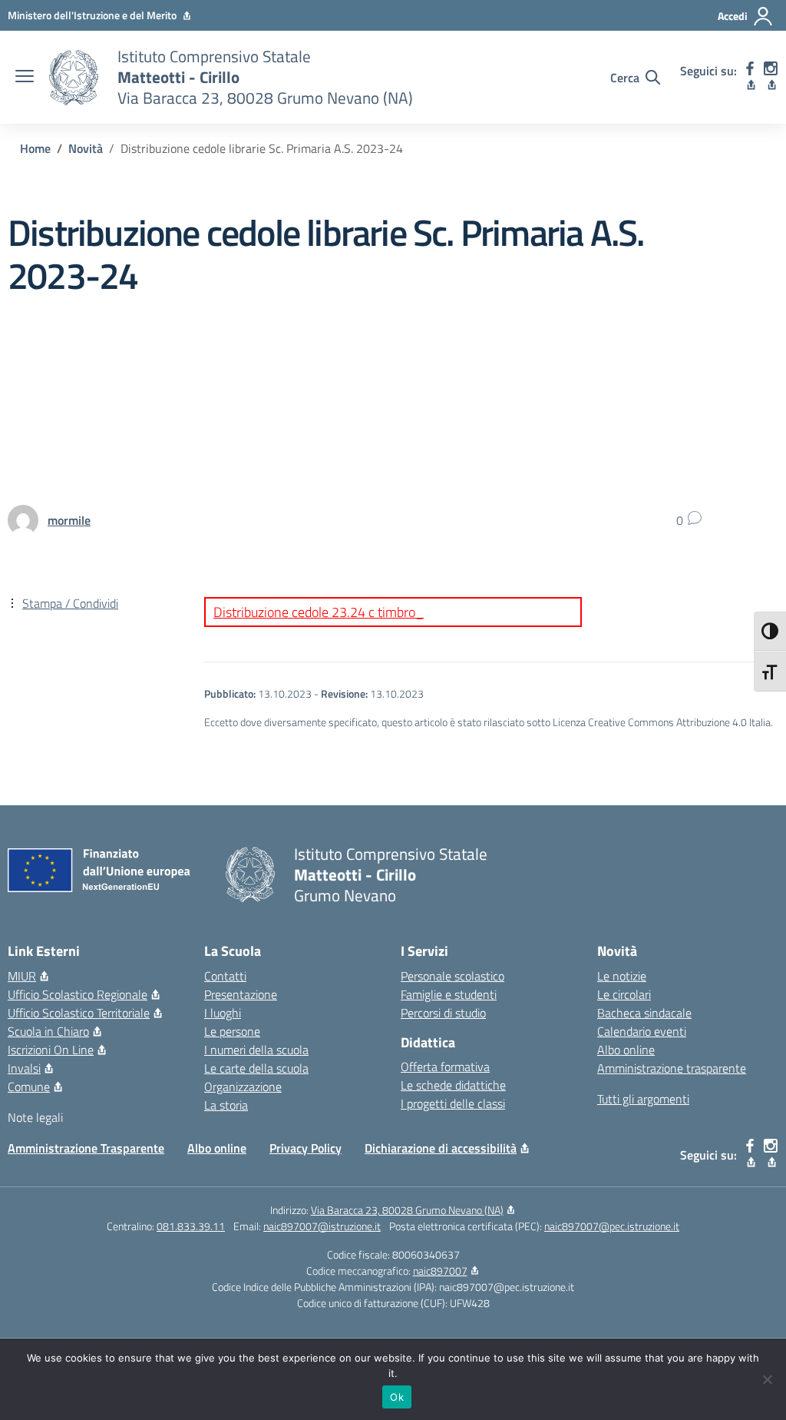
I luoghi (222, 1013)
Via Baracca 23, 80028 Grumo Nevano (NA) (407, 1210)
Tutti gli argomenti (643, 1099)
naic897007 (440, 1270)
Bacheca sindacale (644, 1013)
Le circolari (624, 994)
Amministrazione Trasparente (86, 1148)
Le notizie (621, 976)
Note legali (35, 1117)
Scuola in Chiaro (48, 1031)
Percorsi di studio (443, 1013)
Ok (397, 1397)
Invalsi (24, 1068)
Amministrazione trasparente (671, 1068)
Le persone (232, 1031)
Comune (29, 1086)
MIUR (22, 976)
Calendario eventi (641, 1031)
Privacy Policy (305, 1148)
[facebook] (750, 77)
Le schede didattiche (453, 1085)
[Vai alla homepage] (73, 77)
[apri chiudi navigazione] (24, 77)
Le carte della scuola (256, 1068)
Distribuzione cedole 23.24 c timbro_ (318, 612)
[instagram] (771, 77)
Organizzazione (243, 1086)
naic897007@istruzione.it (322, 1226)
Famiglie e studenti (449, 994)
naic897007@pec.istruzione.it (611, 1226)
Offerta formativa (445, 1066)
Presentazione (240, 994)
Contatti (225, 976)
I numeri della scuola (256, 1049)
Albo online (626, 1049)
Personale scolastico (452, 976)
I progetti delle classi (453, 1103)
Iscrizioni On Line (51, 1049)
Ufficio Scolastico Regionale (77, 994)
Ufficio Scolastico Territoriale (79, 1013)
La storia (226, 1105)
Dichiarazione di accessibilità (441, 1148)
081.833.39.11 (191, 1226)
